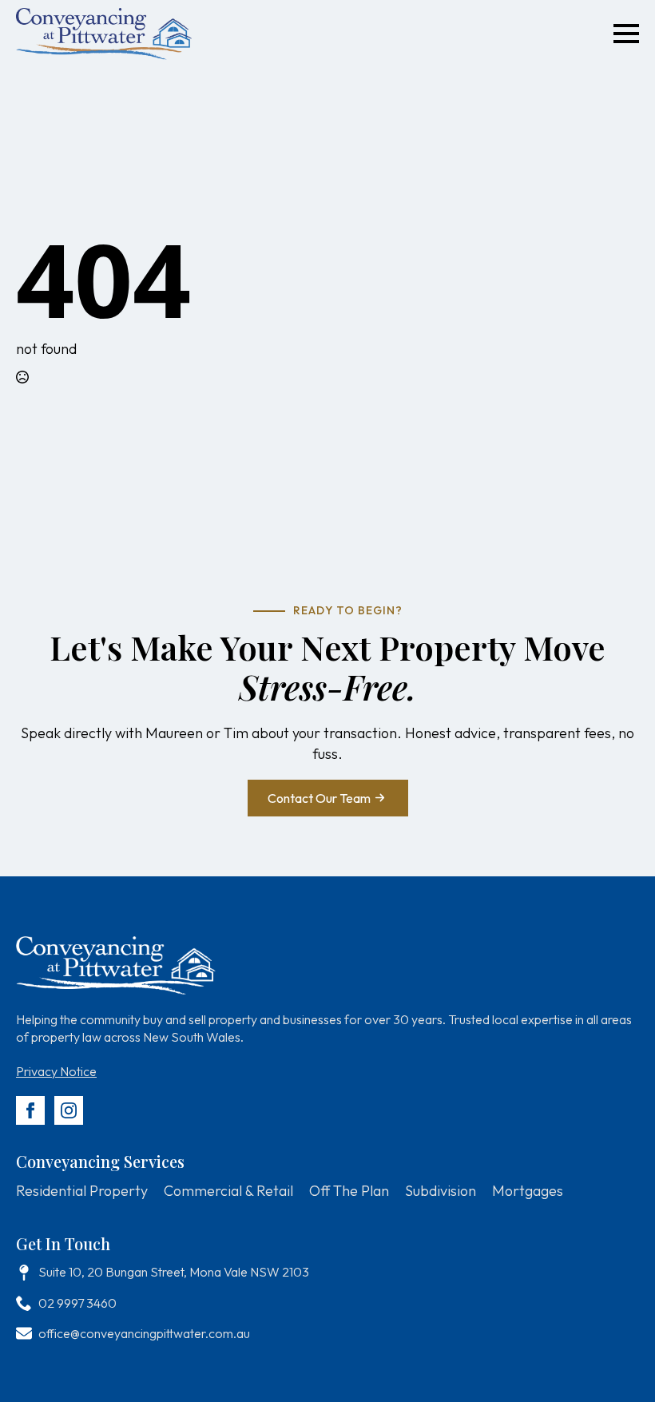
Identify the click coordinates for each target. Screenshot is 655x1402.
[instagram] (68, 1110)
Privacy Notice (56, 1071)
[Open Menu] (626, 33)
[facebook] (30, 1110)
